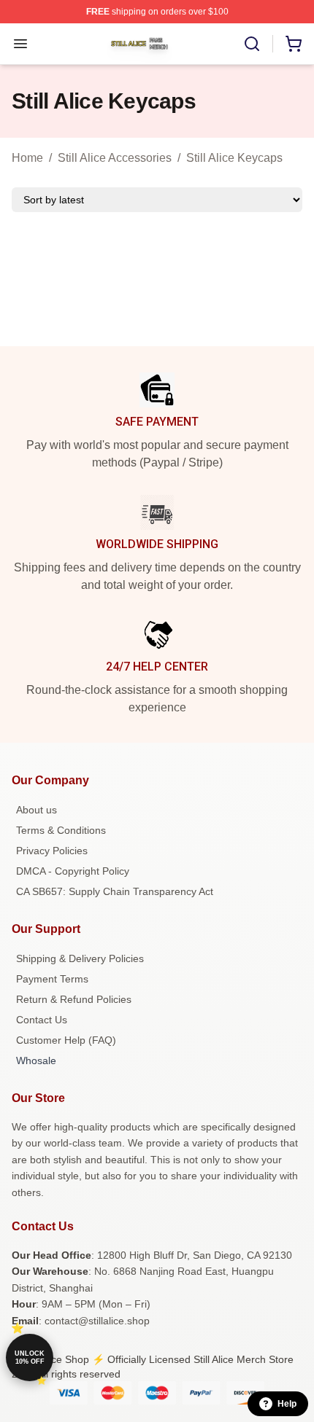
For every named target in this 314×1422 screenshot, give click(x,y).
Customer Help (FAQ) (66, 1040)
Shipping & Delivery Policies (80, 958)
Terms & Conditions (61, 830)
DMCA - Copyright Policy (72, 871)
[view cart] (293, 43)
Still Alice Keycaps (234, 158)
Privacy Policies (52, 850)
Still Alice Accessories (115, 158)
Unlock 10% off (30, 1357)
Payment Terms (52, 979)
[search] (252, 43)
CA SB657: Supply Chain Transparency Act (114, 891)
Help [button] (286, 1404)
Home (27, 158)
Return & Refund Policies (73, 999)
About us (36, 810)
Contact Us (41, 1020)
